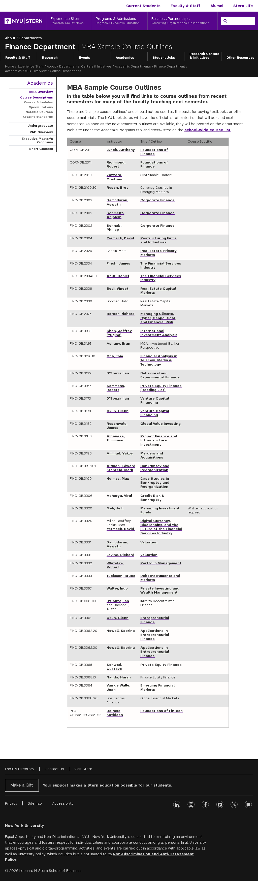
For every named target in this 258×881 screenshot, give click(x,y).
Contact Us (54, 769)
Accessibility (63, 803)
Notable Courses (39, 112)
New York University (24, 825)
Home (9, 66)
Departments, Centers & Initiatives (85, 66)
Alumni (216, 6)
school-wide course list (207, 130)
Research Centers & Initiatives (204, 56)
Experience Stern (30, 66)
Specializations (41, 107)
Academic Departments (133, 66)
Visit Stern (83, 769)
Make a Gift (21, 785)
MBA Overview (36, 71)
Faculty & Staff (185, 6)
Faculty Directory (19, 769)
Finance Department (41, 46)
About (10, 38)
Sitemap (35, 803)
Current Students (143, 6)
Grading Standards (38, 116)
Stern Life (243, 6)
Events (84, 58)
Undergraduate (40, 126)
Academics (125, 58)
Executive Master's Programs (37, 140)
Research (50, 58)
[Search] (225, 21)
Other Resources (240, 58)
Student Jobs (164, 58)
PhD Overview (41, 132)
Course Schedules (38, 102)
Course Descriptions (36, 97)
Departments (30, 38)
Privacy (11, 803)
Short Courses (41, 149)
